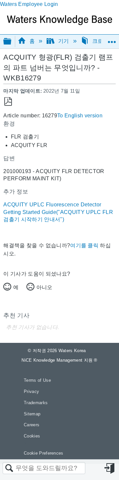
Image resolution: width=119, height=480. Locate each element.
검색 (9, 468)
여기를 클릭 (84, 245)
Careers (31, 424)
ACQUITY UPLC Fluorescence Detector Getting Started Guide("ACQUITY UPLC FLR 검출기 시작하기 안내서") (58, 212)
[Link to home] (59, 23)
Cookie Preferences (43, 453)
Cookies (32, 436)
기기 (63, 41)
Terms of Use (37, 380)
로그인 (110, 468)
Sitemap (32, 413)
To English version (79, 115)
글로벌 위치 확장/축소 (112, 39)
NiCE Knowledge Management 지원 (59, 360)
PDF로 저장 (8, 101)
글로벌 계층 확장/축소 (11, 41)
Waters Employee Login (29, 4)
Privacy (31, 391)
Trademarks (36, 402)
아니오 (44, 287)
